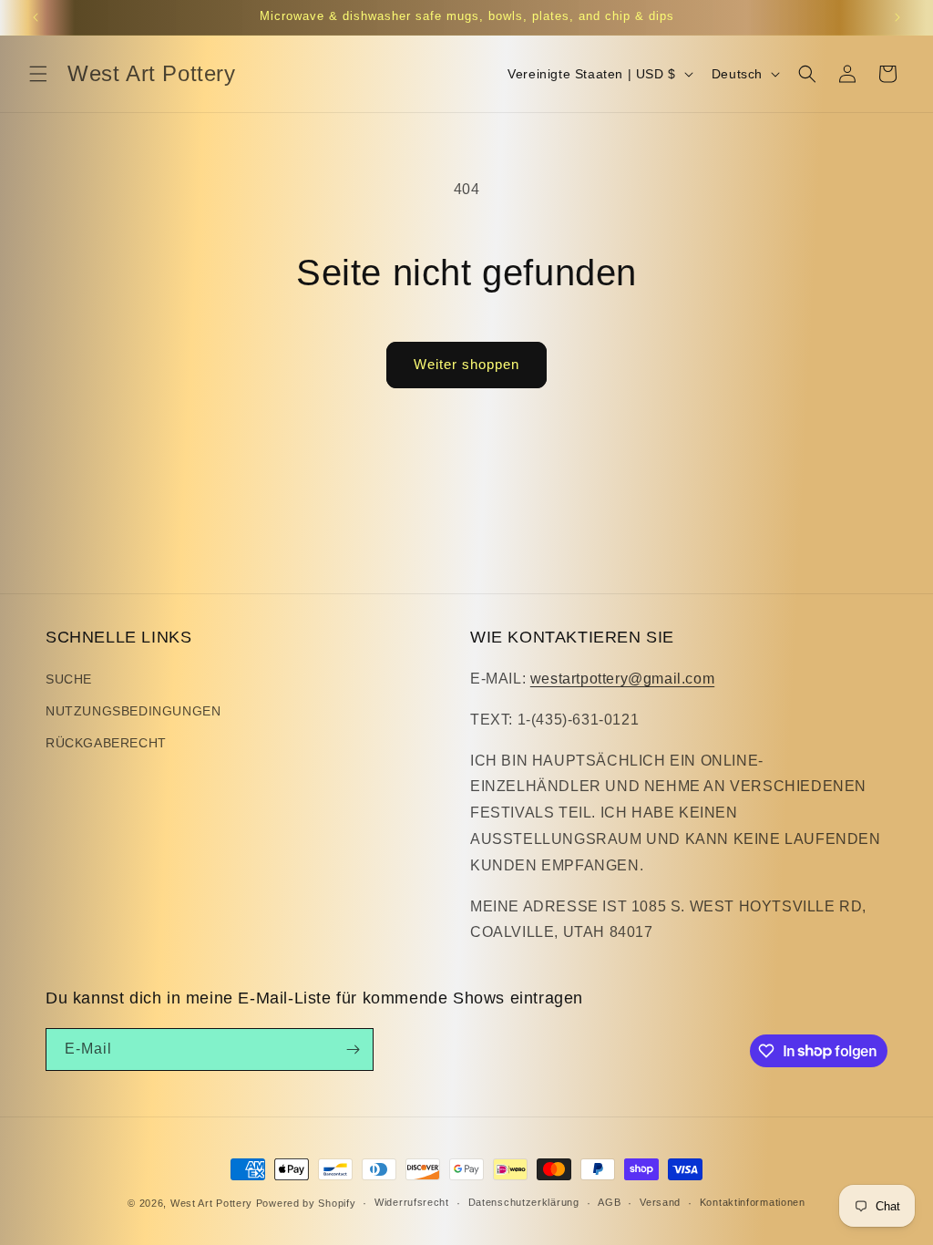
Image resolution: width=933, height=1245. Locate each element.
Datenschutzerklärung (523, 1202)
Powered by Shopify (306, 1203)
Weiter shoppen (466, 364)
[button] (38, 74)
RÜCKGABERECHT (106, 743)
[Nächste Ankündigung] (897, 17)
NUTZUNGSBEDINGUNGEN (133, 711)
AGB (609, 1202)
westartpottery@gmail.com (622, 678)
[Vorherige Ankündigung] (35, 17)
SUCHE (69, 679)
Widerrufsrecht (411, 1202)
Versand (660, 1202)
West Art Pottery (211, 1203)
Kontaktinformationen (752, 1202)
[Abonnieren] (353, 1049)
